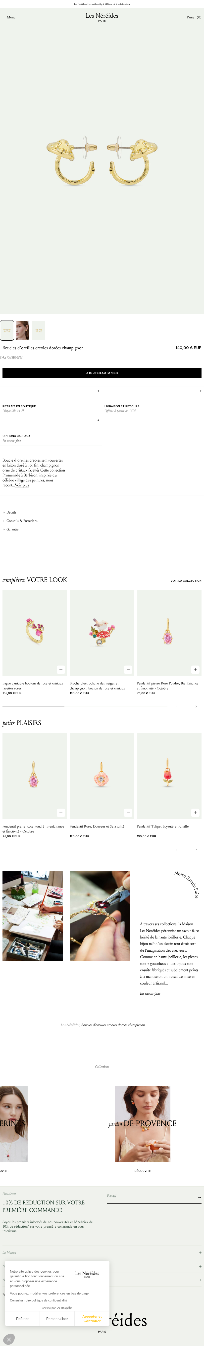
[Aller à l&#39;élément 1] (7, 330)
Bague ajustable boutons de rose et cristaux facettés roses (32, 685)
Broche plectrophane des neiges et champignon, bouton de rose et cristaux (97, 685)
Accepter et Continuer (92, 1318)
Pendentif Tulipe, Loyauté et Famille (163, 826)
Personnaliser (57, 1319)
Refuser (22, 1319)
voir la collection (186, 581)
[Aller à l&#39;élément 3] (39, 330)
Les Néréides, (70, 1025)
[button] (9, 1339)
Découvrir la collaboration (118, 4)
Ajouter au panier (102, 373)
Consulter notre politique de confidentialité (38, 1300)
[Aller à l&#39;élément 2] (23, 330)
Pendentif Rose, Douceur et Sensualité (97, 826)
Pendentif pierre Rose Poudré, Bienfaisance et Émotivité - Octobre (168, 685)
